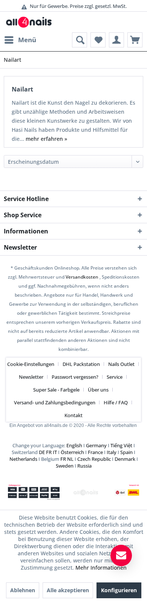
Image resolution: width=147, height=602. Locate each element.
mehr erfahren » (46, 138)
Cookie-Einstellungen (30, 364)
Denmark (125, 459)
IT (55, 452)
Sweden (65, 465)
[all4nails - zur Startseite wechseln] (31, 22)
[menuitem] (20, 39)
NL (70, 459)
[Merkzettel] (98, 39)
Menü (27, 39)
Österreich (72, 452)
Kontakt (73, 415)
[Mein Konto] (116, 39)
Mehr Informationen (101, 567)
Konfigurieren (119, 590)
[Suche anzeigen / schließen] (79, 39)
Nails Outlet (121, 364)
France (95, 452)
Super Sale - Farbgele (56, 389)
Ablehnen (22, 590)
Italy (111, 452)
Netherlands (23, 459)
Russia (84, 465)
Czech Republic (94, 459)
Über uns (98, 389)
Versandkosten (82, 277)
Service (114, 376)
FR (49, 452)
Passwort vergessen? (75, 376)
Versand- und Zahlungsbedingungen (54, 402)
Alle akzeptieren (68, 590)
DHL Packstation (81, 364)
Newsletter (31, 376)
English (74, 445)
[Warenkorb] (134, 39)
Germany (96, 445)
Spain (126, 452)
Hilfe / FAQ (116, 402)
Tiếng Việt (121, 445)
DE (42, 452)
